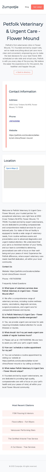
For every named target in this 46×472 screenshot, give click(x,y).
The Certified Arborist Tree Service (23, 439)
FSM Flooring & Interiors (23, 413)
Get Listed (37, 7)
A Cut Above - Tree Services (23, 447)
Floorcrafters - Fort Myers (23, 422)
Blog (27, 7)
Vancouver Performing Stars (23, 430)
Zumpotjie (10, 7)
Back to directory (23, 72)
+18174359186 (14, 121)
